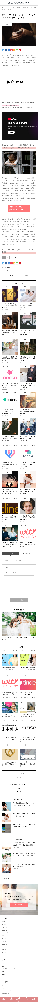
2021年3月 (4, 952)
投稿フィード (5, 988)
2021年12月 (5, 927)
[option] (19, 626)
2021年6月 (4, 944)
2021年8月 (4, 938)
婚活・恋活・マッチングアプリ (19, 784)
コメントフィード (6, 991)
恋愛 (5, 267)
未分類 (8, 267)
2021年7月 (4, 941)
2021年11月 (5, 930)
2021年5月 (4, 947)
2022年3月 (4, 921)
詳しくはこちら (19, 904)
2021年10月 (5, 933)
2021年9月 (4, 935)
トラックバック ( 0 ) (27, 553)
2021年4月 (4, 949)
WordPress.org (5, 993)
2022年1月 (4, 924)
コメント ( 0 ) (11, 553)
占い (19, 781)
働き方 (19, 777)
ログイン (4, 985)
